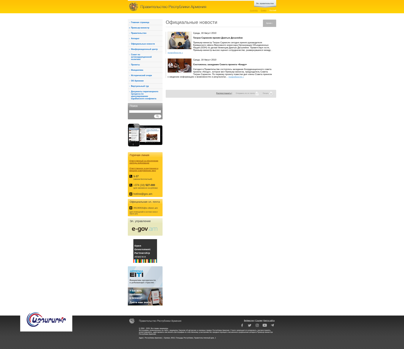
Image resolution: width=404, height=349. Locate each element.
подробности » (175, 52)
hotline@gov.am (142, 193)
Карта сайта (269, 320)
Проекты (135, 64)
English (263, 10)
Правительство (138, 33)
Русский (273, 10)
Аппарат (135, 38)
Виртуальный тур (140, 86)
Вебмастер (249, 320)
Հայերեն (254, 10)
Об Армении (137, 81)
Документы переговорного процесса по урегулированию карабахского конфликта (144, 95)
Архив (268, 23)
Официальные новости (143, 44)
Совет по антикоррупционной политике (141, 56)
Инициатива (137, 70)
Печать (266, 93)
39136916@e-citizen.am (145, 208)
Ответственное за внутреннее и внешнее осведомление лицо (143, 169)
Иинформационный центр (144, 49)
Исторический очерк (141, 75)
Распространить (223, 93)
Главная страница (140, 22)
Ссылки (258, 320)
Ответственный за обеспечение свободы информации (143, 162)
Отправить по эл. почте (245, 93)
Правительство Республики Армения (181, 6)
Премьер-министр (140, 28)
